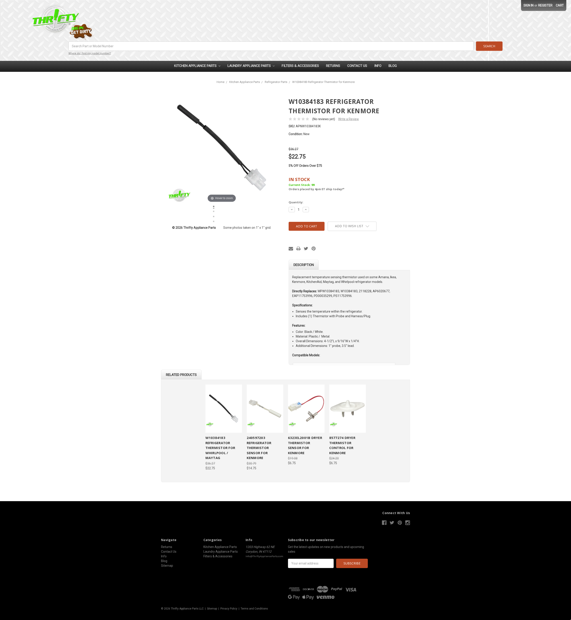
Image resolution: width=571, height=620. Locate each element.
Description (304, 265)
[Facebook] (384, 522)
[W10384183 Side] (213, 222)
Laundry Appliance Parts (250, 66)
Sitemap (167, 565)
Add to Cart (224, 409)
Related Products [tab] (181, 375)
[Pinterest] (313, 248)
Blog (393, 66)
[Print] (298, 248)
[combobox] (271, 46)
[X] (306, 248)
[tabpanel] (223, 428)
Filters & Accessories (300, 66)
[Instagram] (407, 522)
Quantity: (296, 202)
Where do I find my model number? (89, 53)
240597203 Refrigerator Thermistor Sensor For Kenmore (259, 447)
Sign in (528, 5)
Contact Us (357, 66)
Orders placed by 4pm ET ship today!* (316, 183)
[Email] (291, 248)
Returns (333, 66)
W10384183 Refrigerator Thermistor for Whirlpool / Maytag (220, 447)
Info (377, 66)
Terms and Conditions (254, 608)
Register (545, 5)
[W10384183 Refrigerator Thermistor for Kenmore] (213, 207)
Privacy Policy (228, 608)
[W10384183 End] (213, 217)
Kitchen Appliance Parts (195, 66)
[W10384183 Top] (213, 212)
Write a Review (348, 119)
